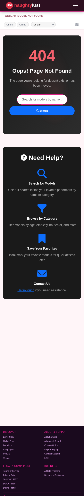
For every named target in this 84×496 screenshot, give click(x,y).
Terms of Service (11, 471)
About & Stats (50, 437)
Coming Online (51, 445)
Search (43, 110)
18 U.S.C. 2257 (10, 479)
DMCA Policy (9, 483)
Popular (6, 454)
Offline (22, 24)
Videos (6, 458)
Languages (8, 449)
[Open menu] (75, 5)
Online (9, 24)
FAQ (46, 458)
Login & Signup (51, 449)
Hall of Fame (9, 441)
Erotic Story (8, 437)
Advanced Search (52, 441)
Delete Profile (9, 488)
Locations (7, 445)
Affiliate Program (52, 471)
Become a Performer (54, 475)
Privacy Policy (10, 475)
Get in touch (26, 290)
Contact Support (52, 454)
